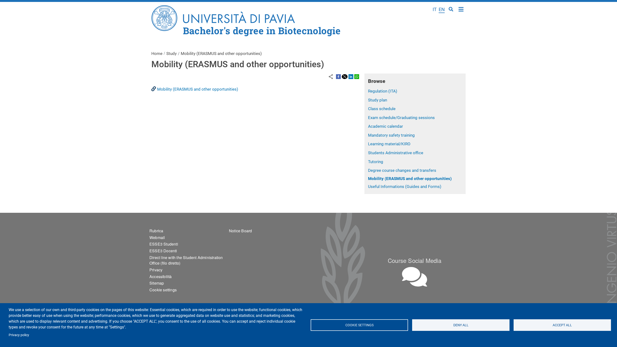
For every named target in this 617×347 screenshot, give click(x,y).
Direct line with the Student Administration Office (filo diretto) (186, 260)
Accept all (562, 325)
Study (171, 53)
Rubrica (156, 231)
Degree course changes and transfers (402, 170)
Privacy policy (19, 335)
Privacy (155, 270)
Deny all (461, 325)
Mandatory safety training (391, 135)
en (442, 9)
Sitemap (156, 283)
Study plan (377, 100)
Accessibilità (160, 276)
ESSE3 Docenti (163, 251)
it (435, 9)
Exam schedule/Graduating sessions (401, 117)
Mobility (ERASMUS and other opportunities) (410, 178)
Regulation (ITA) (382, 91)
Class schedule (382, 108)
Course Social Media (414, 260)
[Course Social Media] (414, 277)
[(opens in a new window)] (338, 76)
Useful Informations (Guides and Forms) (404, 186)
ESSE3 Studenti (163, 244)
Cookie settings (359, 325)
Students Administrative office (395, 152)
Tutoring (375, 161)
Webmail (157, 237)
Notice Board (240, 231)
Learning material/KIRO (389, 143)
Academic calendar (385, 126)
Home (461, 9)
